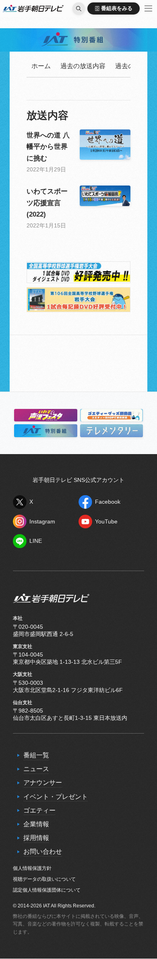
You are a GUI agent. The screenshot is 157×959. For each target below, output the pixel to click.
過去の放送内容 (82, 66)
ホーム (41, 66)
